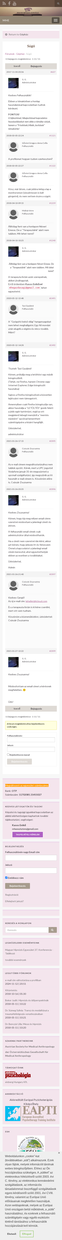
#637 (53, 72)
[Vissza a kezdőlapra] (31, 11)
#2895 (52, 441)
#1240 (52, 240)
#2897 (52, 574)
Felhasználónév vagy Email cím (22, 852)
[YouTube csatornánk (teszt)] (14, 2)
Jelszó (8, 864)
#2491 (52, 298)
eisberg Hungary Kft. (16, 1082)
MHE (6, 20)
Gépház (24, 34)
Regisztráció (11, 894)
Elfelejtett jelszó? (14, 901)
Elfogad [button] (26, 1233)
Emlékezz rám (15, 877)
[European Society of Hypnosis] (31, 1144)
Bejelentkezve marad (20, 755)
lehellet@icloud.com (36, 601)
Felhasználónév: (14, 735)
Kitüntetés (11, 990)
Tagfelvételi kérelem (27, 835)
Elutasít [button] (11, 1233)
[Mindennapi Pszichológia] (18, 1074)
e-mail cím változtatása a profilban (23, 980)
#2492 (52, 345)
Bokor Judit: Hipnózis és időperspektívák (27, 1000)
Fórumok (9, 53)
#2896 (52, 489)
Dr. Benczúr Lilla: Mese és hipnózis (23, 1024)
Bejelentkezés (19, 761)
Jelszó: (10, 745)
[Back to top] (54, 1232)
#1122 (52, 165)
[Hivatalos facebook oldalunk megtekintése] (9, 2)
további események (15, 959)
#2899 (52, 651)
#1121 (52, 135)
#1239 (52, 203)
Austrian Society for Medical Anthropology (29, 1046)
